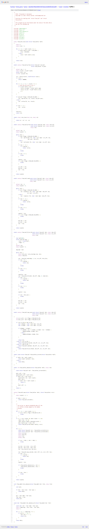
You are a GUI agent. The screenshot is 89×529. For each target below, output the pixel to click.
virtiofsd (65, 7)
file (39, 10)
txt (83, 526)
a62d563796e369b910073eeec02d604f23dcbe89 (42, 7)
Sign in (86, 2)
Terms (16, 526)
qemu (25, 7)
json (86, 526)
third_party (19, 7)
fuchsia (12, 7)
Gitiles (8, 526)
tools (60, 7)
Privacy (12, 526)
